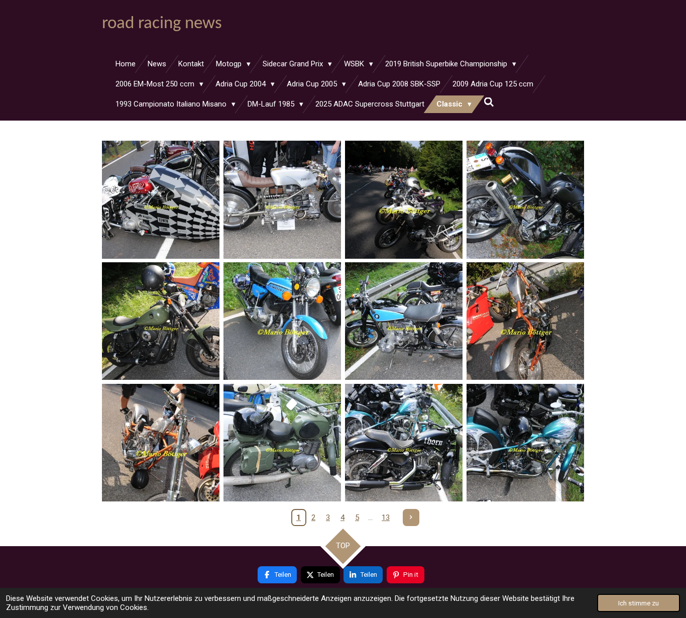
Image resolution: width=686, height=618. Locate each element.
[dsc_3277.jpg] (160, 199)
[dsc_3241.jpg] (282, 321)
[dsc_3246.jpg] (404, 442)
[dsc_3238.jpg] (525, 199)
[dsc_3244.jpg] (160, 442)
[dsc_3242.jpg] (404, 321)
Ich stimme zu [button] (638, 603)
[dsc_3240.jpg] (160, 321)
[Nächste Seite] (411, 517)
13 (386, 517)
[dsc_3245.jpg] (282, 442)
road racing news (162, 24)
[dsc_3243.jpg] (525, 321)
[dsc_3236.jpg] (404, 199)
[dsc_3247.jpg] (525, 442)
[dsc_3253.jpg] (282, 199)
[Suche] (489, 102)
